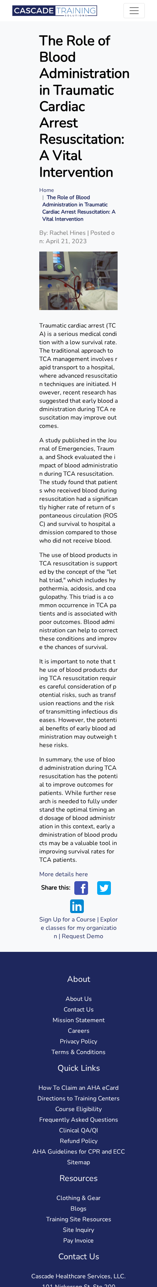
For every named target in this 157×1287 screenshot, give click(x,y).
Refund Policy (79, 1141)
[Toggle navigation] (134, 10)
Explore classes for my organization (79, 927)
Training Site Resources (78, 1219)
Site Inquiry (78, 1230)
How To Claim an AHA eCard (78, 1088)
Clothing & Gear (78, 1198)
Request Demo (82, 936)
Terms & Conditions (78, 1052)
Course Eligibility (78, 1109)
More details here (63, 874)
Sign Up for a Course (67, 919)
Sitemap (78, 1162)
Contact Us (79, 1009)
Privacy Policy (78, 1041)
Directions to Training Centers (78, 1098)
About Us (79, 999)
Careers (79, 1031)
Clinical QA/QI (78, 1130)
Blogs (78, 1209)
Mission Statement (79, 1020)
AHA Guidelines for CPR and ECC (78, 1152)
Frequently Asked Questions (78, 1120)
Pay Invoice (78, 1240)
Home (46, 190)
